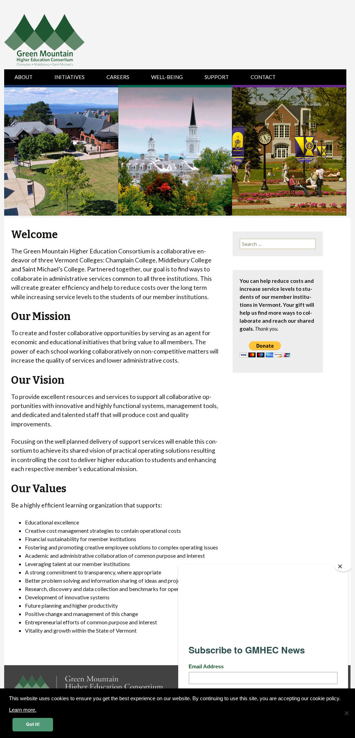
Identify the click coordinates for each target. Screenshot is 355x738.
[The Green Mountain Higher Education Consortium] (51, 41)
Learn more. (22, 710)
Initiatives (69, 77)
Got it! (33, 724)
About (24, 77)
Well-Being (167, 77)
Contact (263, 77)
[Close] (343, 566)
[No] (346, 713)
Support (217, 77)
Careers (117, 77)
